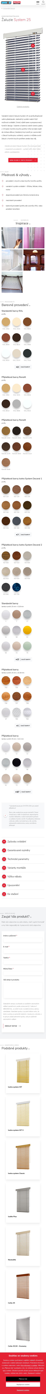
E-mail (6, 947)
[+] (33, 46)
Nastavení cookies (23, 1390)
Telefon (6, 958)
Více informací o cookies (29, 1365)
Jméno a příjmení (10, 936)
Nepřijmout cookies (23, 1384)
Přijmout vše (23, 1379)
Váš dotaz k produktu (11, 980)
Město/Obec (8, 969)
